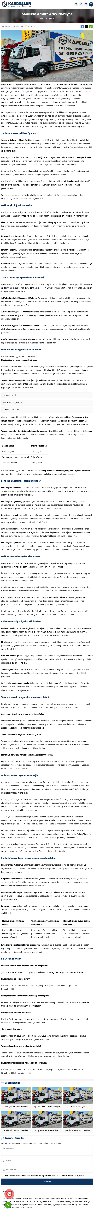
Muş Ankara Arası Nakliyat (47, 1131)
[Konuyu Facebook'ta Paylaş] (82, 26)
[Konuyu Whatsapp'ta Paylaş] (91, 26)
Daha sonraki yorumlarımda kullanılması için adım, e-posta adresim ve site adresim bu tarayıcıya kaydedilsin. (44, 1176)
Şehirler (51, 19)
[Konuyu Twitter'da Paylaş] (86, 26)
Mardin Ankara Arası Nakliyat (78, 1131)
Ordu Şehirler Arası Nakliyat (16, 1107)
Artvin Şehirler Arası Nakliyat (16, 1131)
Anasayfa (43, 19)
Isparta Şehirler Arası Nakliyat (47, 1107)
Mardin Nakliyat (78, 1107)
